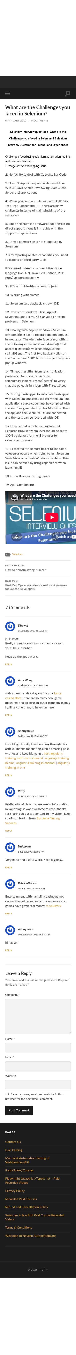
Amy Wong (25, 680)
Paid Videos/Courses (19, 1170)
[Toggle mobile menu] (8, 93)
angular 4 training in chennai (35, 763)
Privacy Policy (15, 1190)
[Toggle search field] (68, 93)
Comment (12, 994)
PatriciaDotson (27, 883)
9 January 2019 (16, 121)
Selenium (17, 554)
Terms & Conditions (18, 1227)
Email (9, 1057)
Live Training (13, 1150)
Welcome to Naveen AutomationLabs (30, 1235)
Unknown (24, 846)
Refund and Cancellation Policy (26, 1207)
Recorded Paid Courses (21, 1199)
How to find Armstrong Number (25, 568)
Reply (8, 664)
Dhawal (23, 625)
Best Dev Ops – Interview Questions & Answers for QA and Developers (36, 585)
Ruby (21, 791)
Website (10, 1076)
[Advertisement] (38, 38)
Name (10, 1039)
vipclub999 (53, 906)
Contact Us (13, 1141)
